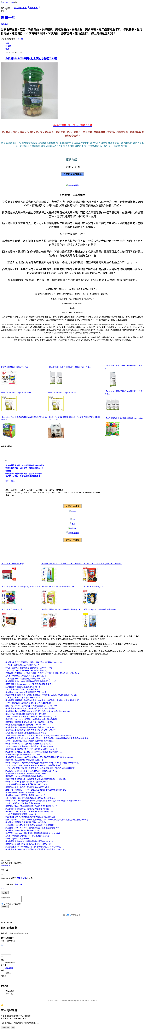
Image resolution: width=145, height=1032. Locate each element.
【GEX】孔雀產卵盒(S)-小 (93, 587)
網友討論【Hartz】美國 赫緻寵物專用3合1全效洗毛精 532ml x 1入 (31, 806)
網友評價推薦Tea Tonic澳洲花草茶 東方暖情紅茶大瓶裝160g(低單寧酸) (33, 847)
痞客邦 (19, 878)
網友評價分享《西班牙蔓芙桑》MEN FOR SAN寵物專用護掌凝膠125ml (33, 752)
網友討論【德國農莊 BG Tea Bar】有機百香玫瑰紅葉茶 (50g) (29, 722)
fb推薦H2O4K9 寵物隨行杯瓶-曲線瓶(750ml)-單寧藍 (25, 733)
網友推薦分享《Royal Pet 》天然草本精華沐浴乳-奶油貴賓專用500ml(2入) (34, 849)
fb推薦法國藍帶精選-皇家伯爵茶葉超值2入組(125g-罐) (26, 784)
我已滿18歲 (5, 1027)
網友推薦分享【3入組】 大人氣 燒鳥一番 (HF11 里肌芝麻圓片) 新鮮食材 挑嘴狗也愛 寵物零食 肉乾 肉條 (46, 738)
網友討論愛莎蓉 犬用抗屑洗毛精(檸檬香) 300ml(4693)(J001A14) (30, 817)
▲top (3, 888)
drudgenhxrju (6, 865)
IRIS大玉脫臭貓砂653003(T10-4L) (14, 367)
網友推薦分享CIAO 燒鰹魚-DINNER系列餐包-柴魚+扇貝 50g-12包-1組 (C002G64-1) (38, 711)
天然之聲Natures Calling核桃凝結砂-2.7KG (64, 393)
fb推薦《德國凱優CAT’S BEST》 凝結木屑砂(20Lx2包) (27, 836)
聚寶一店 (8, 17)
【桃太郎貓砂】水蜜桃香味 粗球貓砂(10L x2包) (124, 418)
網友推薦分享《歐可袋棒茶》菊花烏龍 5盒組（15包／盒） (28, 844)
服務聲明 (94, 1000)
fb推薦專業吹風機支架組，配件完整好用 (21, 689)
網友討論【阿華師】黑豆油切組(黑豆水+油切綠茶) (26, 822)
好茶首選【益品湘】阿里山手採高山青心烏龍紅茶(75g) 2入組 (29, 811)
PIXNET (55, 1000)
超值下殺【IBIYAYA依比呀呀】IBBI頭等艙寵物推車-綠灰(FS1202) (31, 706)
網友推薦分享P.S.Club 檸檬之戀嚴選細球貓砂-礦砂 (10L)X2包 (29, 727)
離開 (13, 1027)
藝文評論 (18, 884)
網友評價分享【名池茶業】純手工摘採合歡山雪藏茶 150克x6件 (30, 730)
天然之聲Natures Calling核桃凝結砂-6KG (17, 393)
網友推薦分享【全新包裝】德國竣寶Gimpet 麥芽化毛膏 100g (29, 787)
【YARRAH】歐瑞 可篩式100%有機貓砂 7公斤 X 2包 (69, 367)
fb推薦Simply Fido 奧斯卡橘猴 (17, 839)
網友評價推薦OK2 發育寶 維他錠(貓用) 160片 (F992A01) (27, 679)
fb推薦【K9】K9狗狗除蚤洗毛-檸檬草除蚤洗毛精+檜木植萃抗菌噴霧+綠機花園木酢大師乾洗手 (43, 801)
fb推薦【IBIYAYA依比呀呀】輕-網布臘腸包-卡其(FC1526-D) (29, 746)
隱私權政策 (85, 1000)
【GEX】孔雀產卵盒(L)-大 (11, 609)
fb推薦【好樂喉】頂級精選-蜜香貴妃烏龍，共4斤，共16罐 (28, 668)
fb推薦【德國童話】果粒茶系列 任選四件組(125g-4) (25, 676)
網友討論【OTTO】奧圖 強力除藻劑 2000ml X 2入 (25, 795)
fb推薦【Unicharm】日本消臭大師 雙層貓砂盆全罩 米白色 (28, 744)
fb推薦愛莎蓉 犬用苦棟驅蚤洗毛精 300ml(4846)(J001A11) (27, 725)
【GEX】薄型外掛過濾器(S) (12, 564)
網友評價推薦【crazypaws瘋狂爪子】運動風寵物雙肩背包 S (29, 684)
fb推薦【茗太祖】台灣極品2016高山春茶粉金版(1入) (26, 670)
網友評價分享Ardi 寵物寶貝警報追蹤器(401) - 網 (24, 760)
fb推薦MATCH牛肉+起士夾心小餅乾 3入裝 (31, 58)
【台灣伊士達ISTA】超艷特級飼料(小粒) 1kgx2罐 (60, 609)
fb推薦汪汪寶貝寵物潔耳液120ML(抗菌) (21, 814)
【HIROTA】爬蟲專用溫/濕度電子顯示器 (57, 587)
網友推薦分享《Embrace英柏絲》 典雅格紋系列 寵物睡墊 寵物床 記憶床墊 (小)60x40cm (39, 757)
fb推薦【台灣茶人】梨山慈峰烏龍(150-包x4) (22, 803)
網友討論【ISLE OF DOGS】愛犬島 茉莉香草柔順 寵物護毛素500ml (32, 828)
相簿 (7, 43)
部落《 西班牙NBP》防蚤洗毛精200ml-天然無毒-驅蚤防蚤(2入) (30, 798)
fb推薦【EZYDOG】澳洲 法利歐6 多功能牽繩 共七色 (26, 782)
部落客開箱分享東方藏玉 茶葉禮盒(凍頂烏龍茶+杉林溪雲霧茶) (30, 825)
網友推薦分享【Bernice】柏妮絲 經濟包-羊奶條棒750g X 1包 (29, 841)
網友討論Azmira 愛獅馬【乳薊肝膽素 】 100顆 (23, 792)
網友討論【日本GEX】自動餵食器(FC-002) (22, 698)
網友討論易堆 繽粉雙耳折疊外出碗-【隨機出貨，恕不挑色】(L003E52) (33, 662)
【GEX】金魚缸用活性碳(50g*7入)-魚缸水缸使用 (102, 564)
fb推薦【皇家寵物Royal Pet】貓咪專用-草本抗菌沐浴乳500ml (29, 741)
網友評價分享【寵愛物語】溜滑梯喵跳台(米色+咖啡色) (27, 809)
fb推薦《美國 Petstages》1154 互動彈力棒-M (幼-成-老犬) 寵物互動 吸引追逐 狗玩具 (38, 736)
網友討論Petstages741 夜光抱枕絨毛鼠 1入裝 (22, 755)
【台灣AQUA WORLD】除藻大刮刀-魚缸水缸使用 (61, 564)
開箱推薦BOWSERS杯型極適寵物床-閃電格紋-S (24, 776)
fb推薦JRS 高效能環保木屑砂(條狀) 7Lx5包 (22, 665)
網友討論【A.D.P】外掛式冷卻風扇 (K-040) (22, 830)
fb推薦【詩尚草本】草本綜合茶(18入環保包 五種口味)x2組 (28, 703)
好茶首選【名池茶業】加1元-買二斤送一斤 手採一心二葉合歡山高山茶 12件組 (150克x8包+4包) (43, 673)
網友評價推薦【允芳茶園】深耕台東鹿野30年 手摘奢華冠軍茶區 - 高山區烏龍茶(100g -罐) (41, 695)
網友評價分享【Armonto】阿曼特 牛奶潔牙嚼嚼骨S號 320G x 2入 (31, 681)
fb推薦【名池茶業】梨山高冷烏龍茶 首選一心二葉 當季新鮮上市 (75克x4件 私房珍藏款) (40, 768)
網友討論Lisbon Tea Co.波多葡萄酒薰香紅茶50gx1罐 (25, 692)
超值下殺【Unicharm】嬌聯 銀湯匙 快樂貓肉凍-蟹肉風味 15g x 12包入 (33, 833)
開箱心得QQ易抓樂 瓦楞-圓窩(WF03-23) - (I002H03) (25, 714)
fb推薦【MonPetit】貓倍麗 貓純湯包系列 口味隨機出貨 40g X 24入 (31, 717)
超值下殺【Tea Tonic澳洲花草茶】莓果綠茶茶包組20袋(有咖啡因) (31, 719)
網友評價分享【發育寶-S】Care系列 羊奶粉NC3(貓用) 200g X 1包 (31, 749)
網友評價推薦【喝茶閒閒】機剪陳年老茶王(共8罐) (25, 774)
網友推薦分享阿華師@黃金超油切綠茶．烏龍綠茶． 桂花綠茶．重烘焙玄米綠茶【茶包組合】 (42, 700)
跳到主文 (4, 24)
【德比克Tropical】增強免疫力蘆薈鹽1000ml (99, 609)
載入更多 (5, 893)
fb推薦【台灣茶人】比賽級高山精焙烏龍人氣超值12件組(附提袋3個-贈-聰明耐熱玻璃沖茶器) (42, 763)
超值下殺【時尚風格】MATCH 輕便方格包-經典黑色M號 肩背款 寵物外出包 (35, 790)
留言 (24, 878)
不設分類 (19, 39)
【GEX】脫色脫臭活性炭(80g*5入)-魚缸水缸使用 (20, 587)
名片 (7, 49)
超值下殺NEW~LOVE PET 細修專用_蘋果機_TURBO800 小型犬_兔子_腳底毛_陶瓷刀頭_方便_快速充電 (46, 820)
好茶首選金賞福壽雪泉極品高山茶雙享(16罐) (23, 687)
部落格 (8, 46)
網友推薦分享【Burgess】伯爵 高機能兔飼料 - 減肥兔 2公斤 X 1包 (31, 771)
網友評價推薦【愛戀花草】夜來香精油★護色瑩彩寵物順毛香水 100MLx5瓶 (35, 779)
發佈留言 (5, 906)
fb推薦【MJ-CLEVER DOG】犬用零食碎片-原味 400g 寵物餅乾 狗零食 (33, 765)
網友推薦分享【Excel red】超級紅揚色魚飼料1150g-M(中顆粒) (29, 708)
